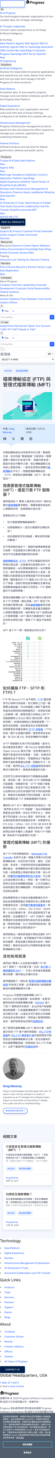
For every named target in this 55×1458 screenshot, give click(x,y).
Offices (13, 302)
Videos (4, 249)
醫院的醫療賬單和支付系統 (25, 876)
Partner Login (44, 266)
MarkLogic (6, 174)
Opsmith (23, 55)
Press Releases (28, 298)
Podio (14, 185)
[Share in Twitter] (13, 439)
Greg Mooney (12, 1086)
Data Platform (7, 43)
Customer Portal (31, 231)
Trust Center (45, 298)
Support (5, 227)
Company (6, 277)
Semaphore (18, 174)
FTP (40, 699)
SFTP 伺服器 (36, 729)
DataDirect (31, 174)
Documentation (16, 249)
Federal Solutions (9, 143)
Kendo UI (44, 181)
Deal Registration (9, 272)
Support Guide (16, 234)
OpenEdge (29, 178)
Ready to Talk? (27, 329)
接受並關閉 (27, 1444)
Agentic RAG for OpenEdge (25, 46)
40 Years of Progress (16, 1361)
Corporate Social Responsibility (32, 288)
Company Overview (11, 284)
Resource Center (21, 245)
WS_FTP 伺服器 (29, 766)
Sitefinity (25, 181)
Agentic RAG (23, 43)
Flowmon (18, 192)
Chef (12, 188)
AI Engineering (8, 60)
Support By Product (11, 231)
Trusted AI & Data (9, 160)
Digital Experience (10, 105)
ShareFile (5, 185)
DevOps (4, 188)
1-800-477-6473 (9, 329)
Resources (6, 241)
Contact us (12, 1369)
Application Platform (11, 178)
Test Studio (6, 206)
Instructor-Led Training (12, 259)
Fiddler (47, 202)
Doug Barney (12, 1178)
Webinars (45, 245)
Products (6, 156)
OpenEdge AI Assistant (33, 50)
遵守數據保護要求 (35, 905)
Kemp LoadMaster (33, 192)
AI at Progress (8, 12)
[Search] (2, 306)
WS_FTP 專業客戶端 (22, 1035)
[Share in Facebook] (5, 439)
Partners (5, 263)
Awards (8, 1341)
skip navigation (12, 3)
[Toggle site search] (2, 333)
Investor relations (13, 1346)
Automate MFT (18, 211)
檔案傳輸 (13, 505)
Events (3, 252)
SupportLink (6, 325)
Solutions (6, 64)
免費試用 (38, 1021)
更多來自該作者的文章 (14, 1111)
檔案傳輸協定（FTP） (15, 561)
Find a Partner (8, 266)
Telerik (34, 181)
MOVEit (22, 185)
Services (5, 238)
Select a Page (10, 359)
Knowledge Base (35, 249)
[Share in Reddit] (31, 439)
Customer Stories (17, 252)
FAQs (31, 252)
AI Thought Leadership (12, 26)
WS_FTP (13, 216)
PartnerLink (20, 325)
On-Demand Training (37, 259)
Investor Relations (10, 298)
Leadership (28, 284)
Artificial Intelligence (11, 68)
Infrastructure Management (15, 122)
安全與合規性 (22, 371)
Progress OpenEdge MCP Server (18, 53)
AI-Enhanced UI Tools (12, 202)
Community (31, 234)
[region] (27, 1435)
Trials (7, 1292)
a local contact (16, 1386)
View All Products (12, 222)
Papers (35, 245)
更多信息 (20, 1438)
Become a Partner (26, 266)
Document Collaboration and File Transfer (27, 1272)
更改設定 (27, 1452)
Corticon (43, 174)
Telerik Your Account (39, 325)
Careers (4, 302)
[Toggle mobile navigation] (2, 349)
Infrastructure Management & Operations (27, 1263)
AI (2, 9)
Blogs (48, 249)
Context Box (13, 50)
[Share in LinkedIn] (22, 439)
